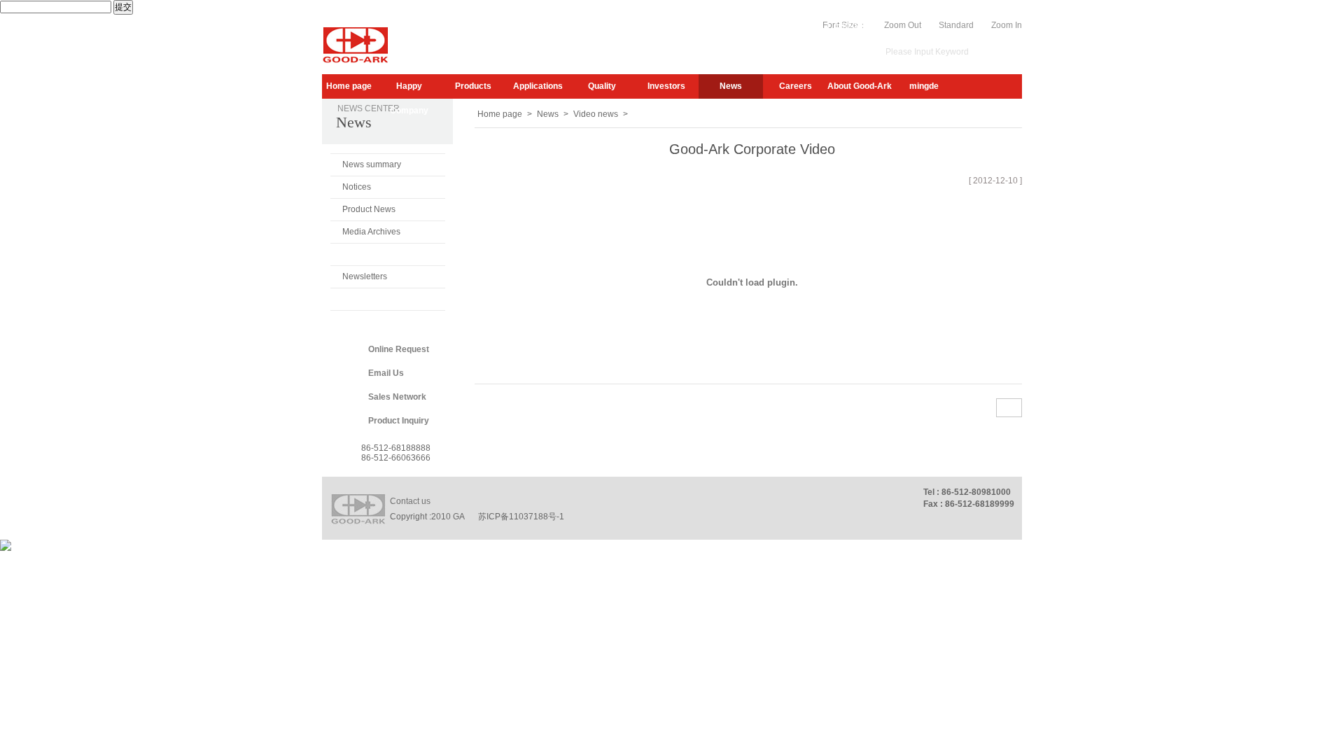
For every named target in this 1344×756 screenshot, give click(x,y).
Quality (602, 86)
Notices (356, 187)
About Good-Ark (859, 86)
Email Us (386, 373)
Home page (349, 86)
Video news (365, 254)
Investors (666, 86)
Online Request (398, 349)
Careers (795, 86)
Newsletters (364, 276)
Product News (369, 209)
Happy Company (409, 90)
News (731, 86)
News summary (371, 164)
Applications (538, 86)
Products (473, 86)
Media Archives (371, 232)
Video (811, 25)
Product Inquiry (398, 421)
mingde (924, 86)
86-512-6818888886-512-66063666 (395, 453)
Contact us (410, 501)
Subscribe (732, 25)
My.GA (776, 25)
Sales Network (397, 397)
